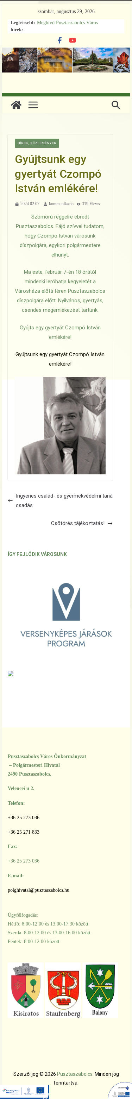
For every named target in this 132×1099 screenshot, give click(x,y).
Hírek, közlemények (37, 143)
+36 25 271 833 (23, 832)
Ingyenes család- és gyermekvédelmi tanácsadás (64, 501)
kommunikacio (61, 203)
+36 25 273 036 (23, 817)
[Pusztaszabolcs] (16, 104)
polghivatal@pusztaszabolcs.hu (38, 890)
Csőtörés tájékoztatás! (78, 523)
